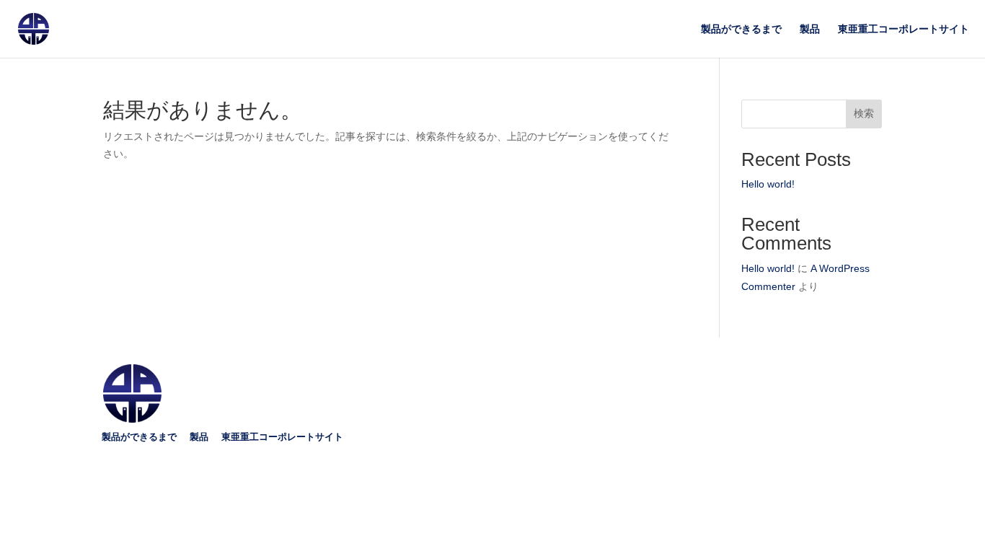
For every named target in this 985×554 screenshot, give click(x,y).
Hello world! (768, 184)
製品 (810, 29)
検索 (864, 113)
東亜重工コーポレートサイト (903, 29)
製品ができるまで (741, 29)
